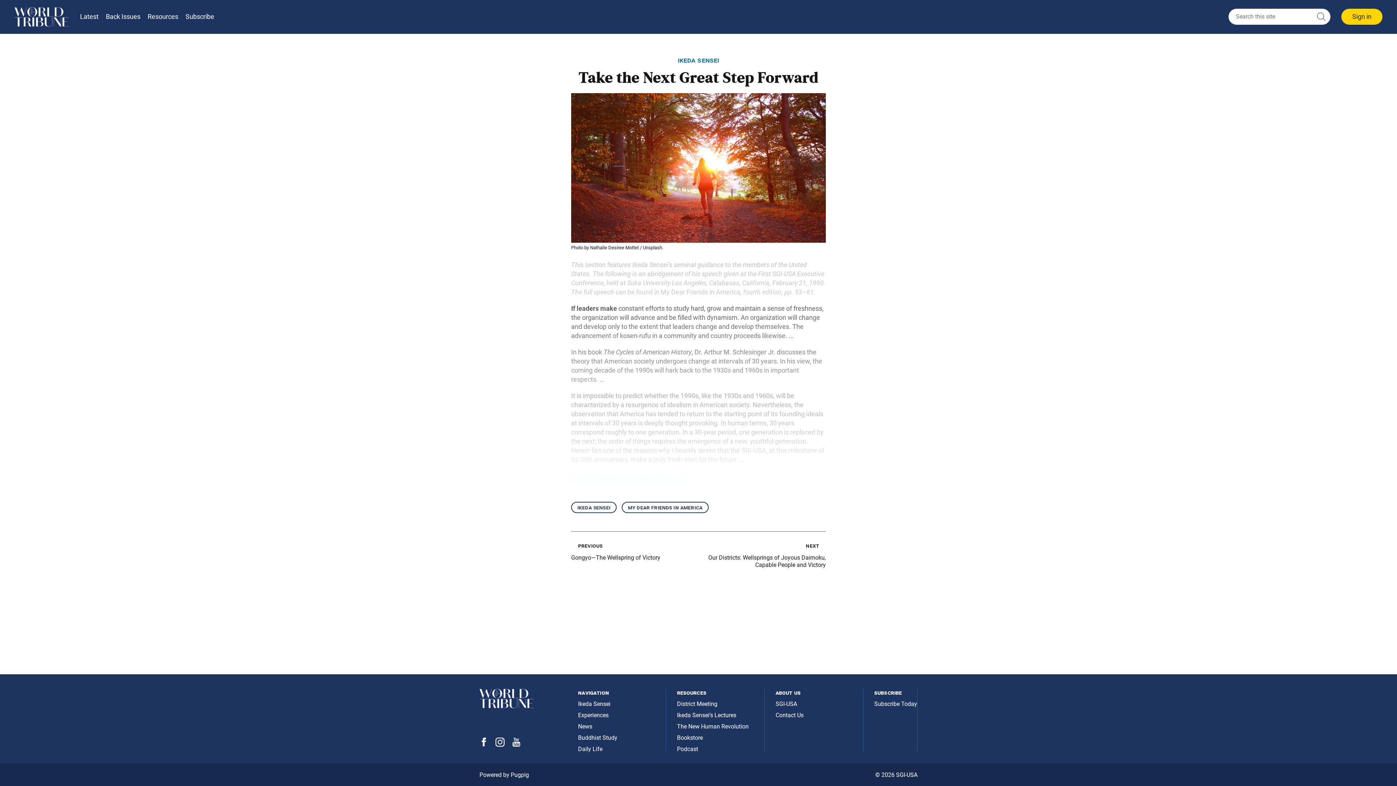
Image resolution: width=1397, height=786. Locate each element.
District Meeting (697, 703)
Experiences (593, 715)
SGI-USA (786, 703)
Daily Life (590, 749)
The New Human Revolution (713, 726)
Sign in (1362, 16)
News (585, 726)
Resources (163, 16)
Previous (590, 546)
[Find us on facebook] (483, 744)
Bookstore (690, 737)
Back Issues (123, 16)
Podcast (687, 749)
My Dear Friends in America (665, 507)
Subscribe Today (895, 703)
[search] (1279, 17)
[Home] (42, 17)
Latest (89, 16)
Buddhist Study (597, 737)
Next (812, 546)
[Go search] (1320, 16)
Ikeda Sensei (593, 507)
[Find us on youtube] (516, 744)
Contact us (790, 715)
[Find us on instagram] (500, 744)
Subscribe (200, 16)
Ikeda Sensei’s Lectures (706, 715)
